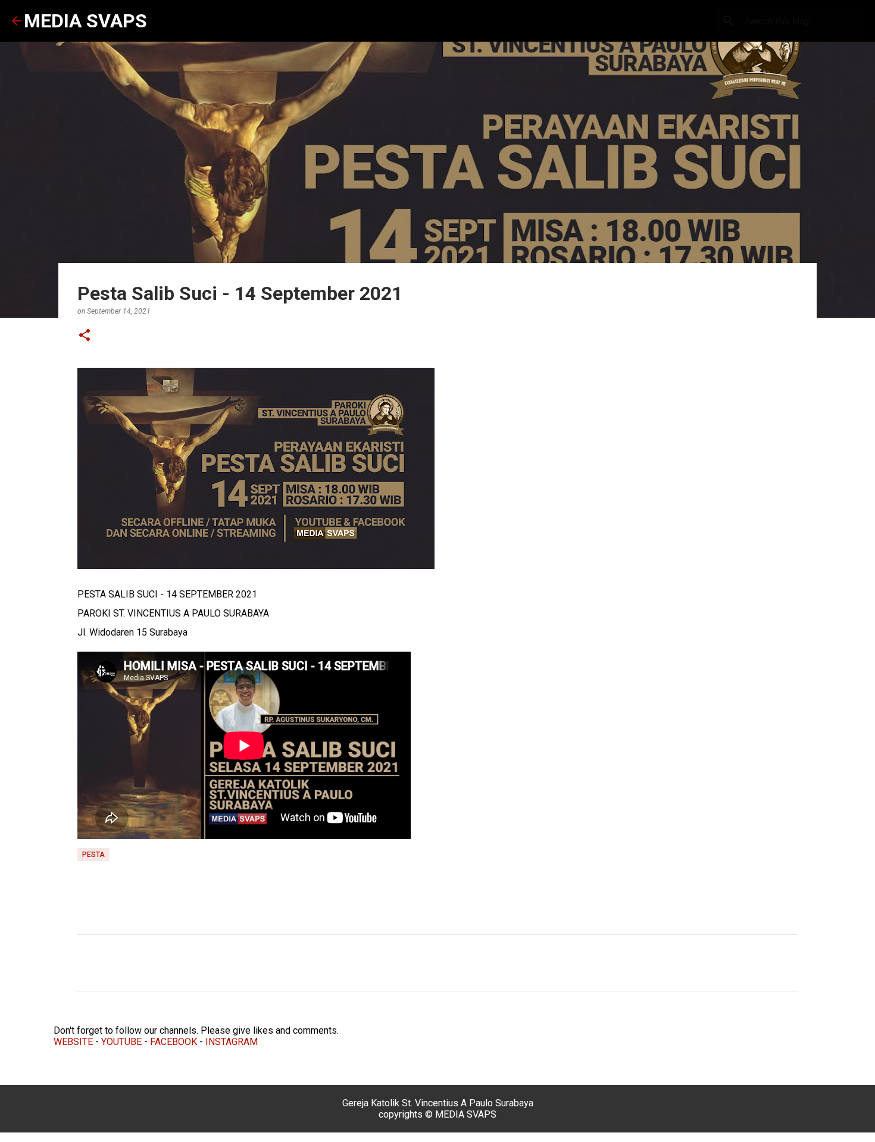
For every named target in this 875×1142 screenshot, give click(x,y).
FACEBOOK (173, 1041)
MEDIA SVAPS (85, 21)
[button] (84, 336)
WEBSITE (73, 1041)
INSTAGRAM (231, 1041)
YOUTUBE (121, 1041)
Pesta (93, 854)
